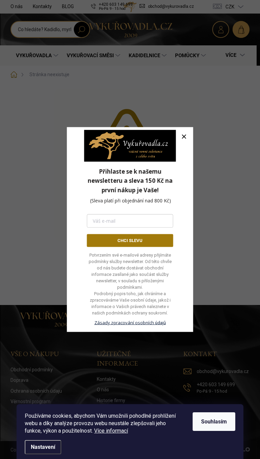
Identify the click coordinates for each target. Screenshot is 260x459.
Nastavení (43, 447)
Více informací (111, 431)
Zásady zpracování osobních (130, 323)
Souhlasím (214, 421)
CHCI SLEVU (130, 240)
